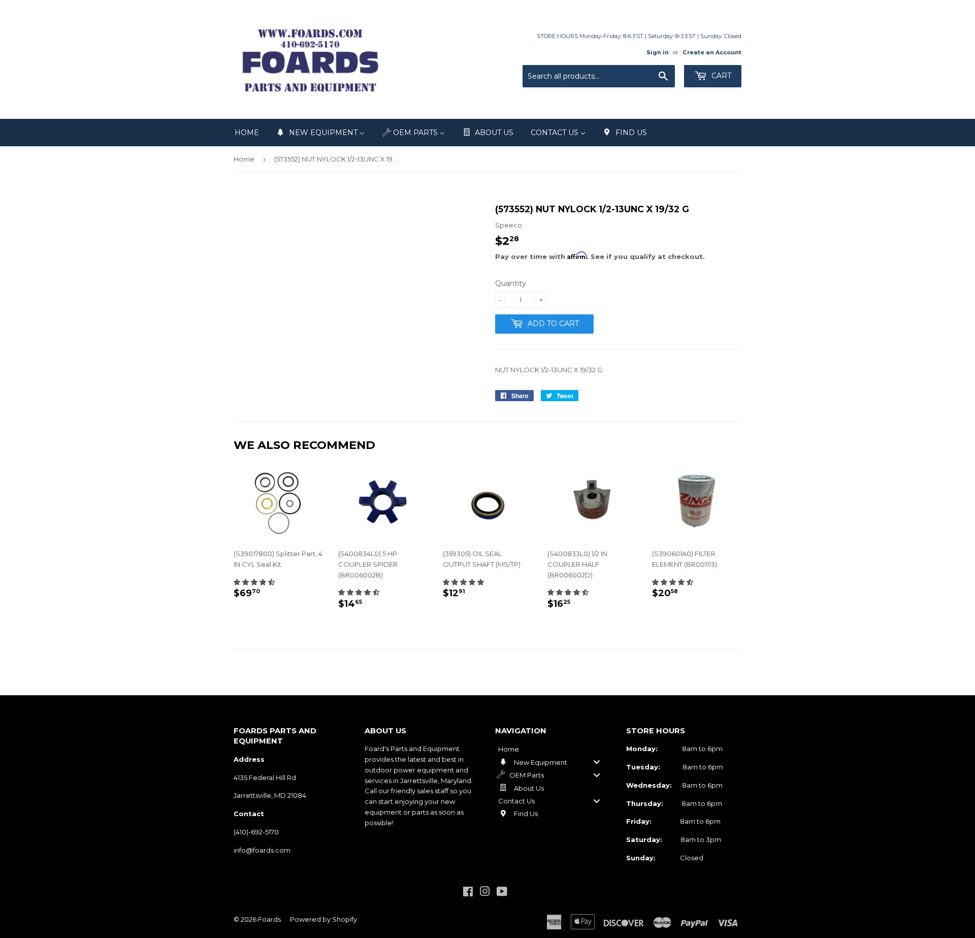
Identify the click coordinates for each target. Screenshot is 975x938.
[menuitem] (247, 132)
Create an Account (711, 52)
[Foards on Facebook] (468, 893)
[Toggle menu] (596, 762)
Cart (720, 75)
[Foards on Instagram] (485, 893)
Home (244, 159)
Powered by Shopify (323, 919)
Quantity (510, 283)
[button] (254, 582)
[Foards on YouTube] (502, 893)
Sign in (657, 52)
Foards (269, 919)
